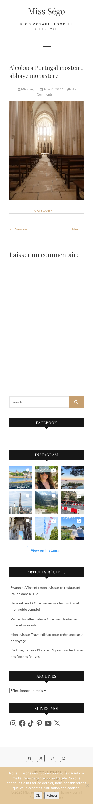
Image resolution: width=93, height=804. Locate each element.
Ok (38, 795)
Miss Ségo (46, 11)
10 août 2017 (53, 89)
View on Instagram (46, 550)
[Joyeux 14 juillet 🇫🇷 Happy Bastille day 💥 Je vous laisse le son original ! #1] (46, 528)
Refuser (51, 795)
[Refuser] (86, 785)
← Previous (18, 229)
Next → (78, 229)
